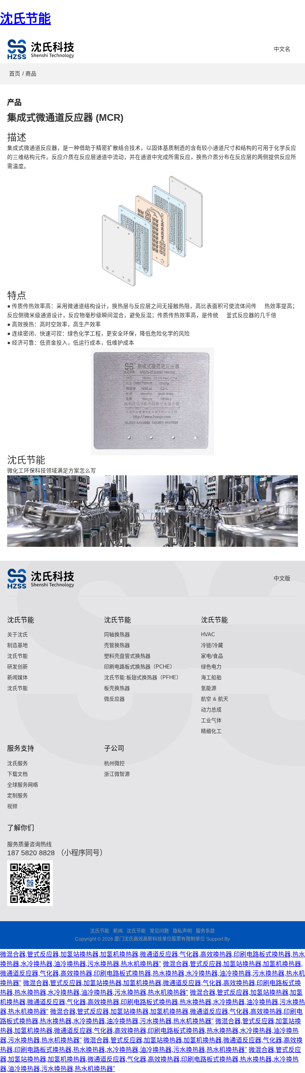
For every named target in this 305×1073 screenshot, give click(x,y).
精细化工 (211, 731)
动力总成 (211, 710)
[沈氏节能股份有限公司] (41, 49)
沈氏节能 (25, 19)
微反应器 (114, 699)
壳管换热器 (117, 645)
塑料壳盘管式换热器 (127, 656)
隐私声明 (182, 931)
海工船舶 (211, 677)
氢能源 (208, 688)
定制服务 (17, 795)
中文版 (282, 578)
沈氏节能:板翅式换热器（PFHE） (142, 677)
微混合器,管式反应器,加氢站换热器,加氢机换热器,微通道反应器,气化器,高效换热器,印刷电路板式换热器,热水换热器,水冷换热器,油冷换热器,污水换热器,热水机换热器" (152, 973)
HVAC (208, 634)
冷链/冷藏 (212, 645)
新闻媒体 (17, 677)
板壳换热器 (117, 688)
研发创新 (17, 667)
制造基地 (17, 645)
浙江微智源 (117, 774)
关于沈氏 (17, 634)
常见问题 (159, 931)
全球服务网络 (22, 785)
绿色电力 (211, 667)
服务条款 (205, 931)
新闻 (118, 931)
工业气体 (211, 720)
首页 (14, 73)
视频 (12, 806)
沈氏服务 (17, 763)
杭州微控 (114, 763)
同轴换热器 (117, 634)
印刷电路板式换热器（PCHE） (139, 667)
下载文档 (17, 774)
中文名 (282, 49)
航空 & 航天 (214, 699)
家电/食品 (212, 656)
